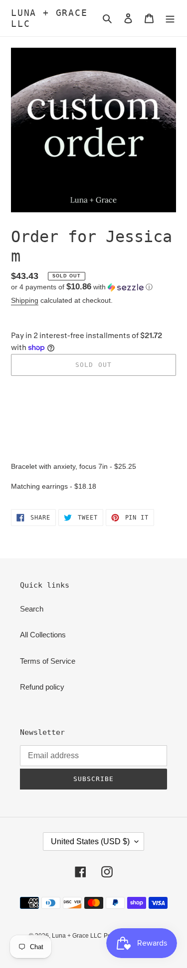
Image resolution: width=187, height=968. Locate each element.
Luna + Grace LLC (49, 18)
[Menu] (170, 18)
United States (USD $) (90, 841)
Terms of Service (47, 661)
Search (31, 609)
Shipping (24, 300)
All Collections (43, 634)
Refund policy (42, 687)
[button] (82, 287)
